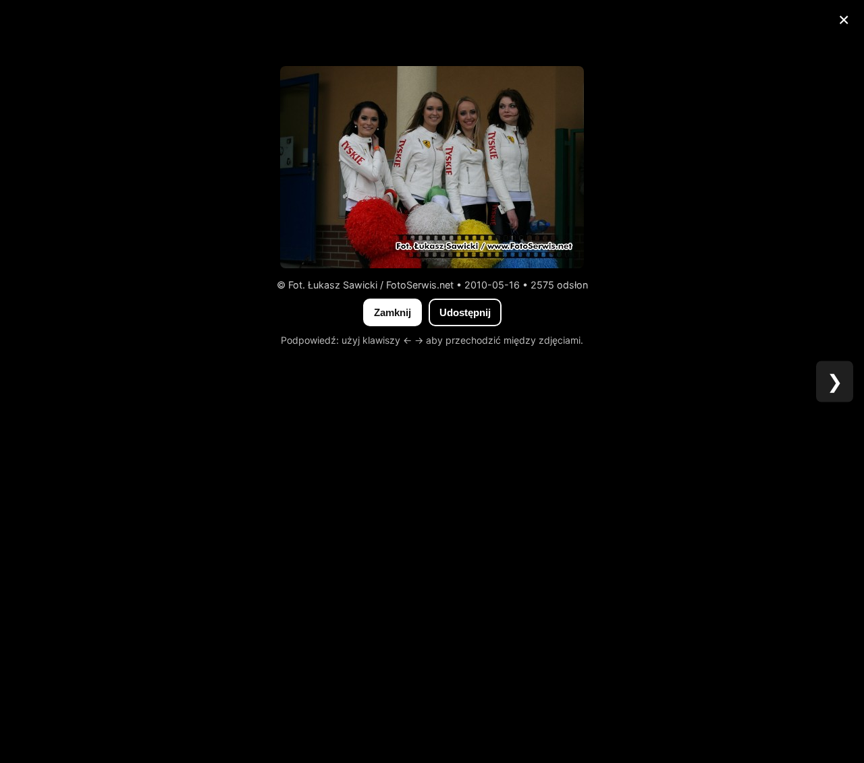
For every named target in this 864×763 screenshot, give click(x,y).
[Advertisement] (432, 30)
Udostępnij (465, 312)
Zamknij (392, 312)
